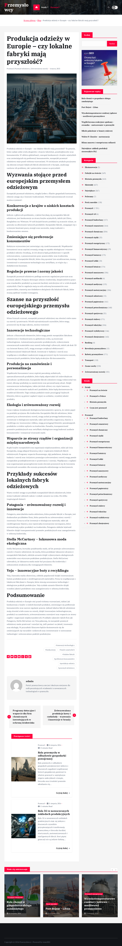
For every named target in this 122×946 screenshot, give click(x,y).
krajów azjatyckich (68, 650)
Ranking (88, 342)
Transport (89, 360)
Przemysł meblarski (93, 278)
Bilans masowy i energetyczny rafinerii (98, 142)
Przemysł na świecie (98, 390)
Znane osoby (90, 366)
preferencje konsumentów (64, 659)
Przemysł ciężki (92, 237)
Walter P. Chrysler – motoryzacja (96, 136)
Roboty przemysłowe (94, 354)
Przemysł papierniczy (94, 301)
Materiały (89, 185)
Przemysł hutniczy (93, 255)
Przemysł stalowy (92, 319)
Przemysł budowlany (94, 220)
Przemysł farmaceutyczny (96, 249)
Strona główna (30, 20)
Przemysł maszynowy (94, 272)
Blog (39, 20)
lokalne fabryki (68, 654)
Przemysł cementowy (94, 226)
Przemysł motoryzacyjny (95, 290)
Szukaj (87, 35)
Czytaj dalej (62, 793)
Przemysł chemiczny (94, 231)
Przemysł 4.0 (90, 214)
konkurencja (51, 650)
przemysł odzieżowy (67, 668)
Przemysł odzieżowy (22, 68)
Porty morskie (91, 202)
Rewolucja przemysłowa (95, 348)
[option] (22, 895)
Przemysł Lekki (91, 261)
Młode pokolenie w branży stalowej (97, 131)
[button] (112, 870)
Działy (44, 7)
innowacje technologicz (65, 645)
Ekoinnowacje (91, 167)
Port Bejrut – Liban (90, 107)
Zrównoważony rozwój (39, 68)
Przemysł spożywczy (94, 313)
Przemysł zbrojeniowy (94, 337)
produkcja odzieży (68, 663)
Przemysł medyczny (93, 284)
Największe (90, 190)
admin (29, 681)
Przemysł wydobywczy (94, 331)
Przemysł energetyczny (95, 243)
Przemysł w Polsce (98, 396)
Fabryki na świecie (93, 173)
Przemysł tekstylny (93, 325)
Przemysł (54, 7)
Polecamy (89, 196)
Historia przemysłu (93, 179)
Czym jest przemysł (98, 408)
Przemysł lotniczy (93, 266)
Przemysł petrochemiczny (96, 307)
